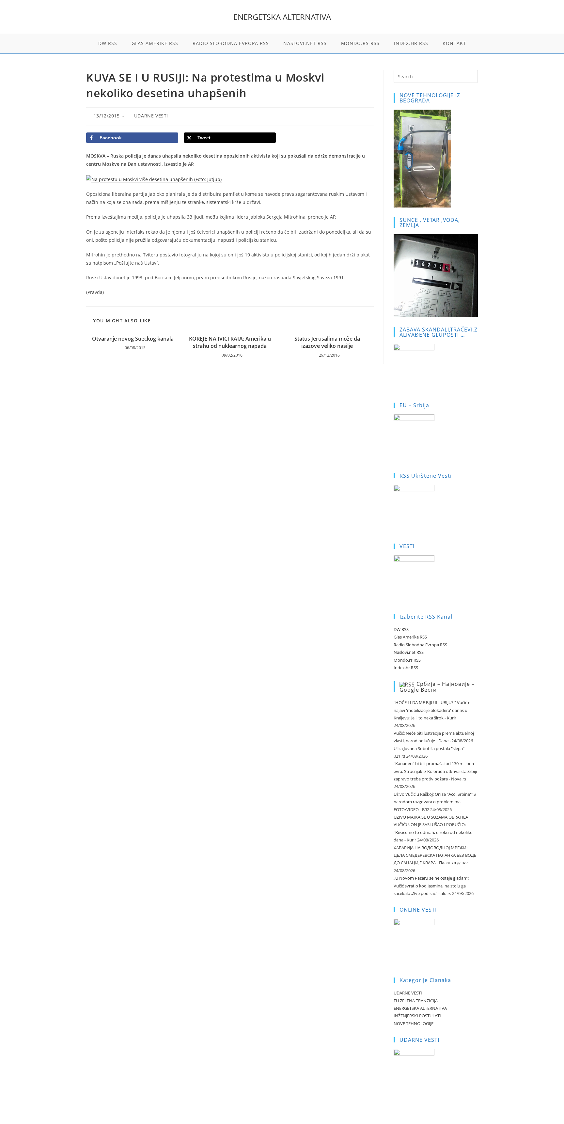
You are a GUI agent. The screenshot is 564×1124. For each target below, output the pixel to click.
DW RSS (401, 629)
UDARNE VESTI (151, 116)
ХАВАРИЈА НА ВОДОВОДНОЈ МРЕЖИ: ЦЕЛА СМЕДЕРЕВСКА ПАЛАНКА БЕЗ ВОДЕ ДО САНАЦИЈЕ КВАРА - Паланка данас (435, 855)
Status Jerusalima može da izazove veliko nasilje (327, 342)
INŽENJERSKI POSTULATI (417, 1016)
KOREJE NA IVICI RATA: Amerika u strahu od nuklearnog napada (230, 342)
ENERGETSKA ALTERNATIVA (282, 16)
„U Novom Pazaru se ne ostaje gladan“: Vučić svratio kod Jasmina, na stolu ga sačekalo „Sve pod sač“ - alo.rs (431, 885)
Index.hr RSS (406, 667)
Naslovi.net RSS (409, 652)
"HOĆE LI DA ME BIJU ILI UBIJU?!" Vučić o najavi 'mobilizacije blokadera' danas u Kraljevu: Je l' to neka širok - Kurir (432, 710)
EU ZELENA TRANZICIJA (416, 1001)
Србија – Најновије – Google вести (437, 686)
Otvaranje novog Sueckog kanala (133, 338)
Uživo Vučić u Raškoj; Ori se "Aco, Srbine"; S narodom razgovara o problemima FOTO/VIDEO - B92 (435, 801)
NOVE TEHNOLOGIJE (413, 1023)
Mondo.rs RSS (407, 660)
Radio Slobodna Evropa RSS (420, 645)
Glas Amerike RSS (410, 637)
